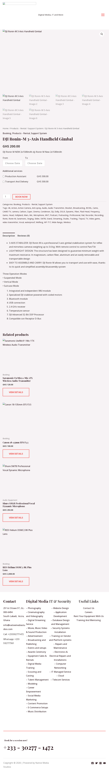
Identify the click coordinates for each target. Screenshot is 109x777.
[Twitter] (96, 763)
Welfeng (39, 222)
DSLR (62, 211)
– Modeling (31, 683)
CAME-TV (7, 211)
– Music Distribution (36, 711)
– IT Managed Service (60, 671)
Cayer (29, 211)
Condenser (45, 211)
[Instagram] (100, 763)
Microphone (38, 215)
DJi (52, 211)
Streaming (57, 218)
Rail (82, 215)
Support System (35, 128)
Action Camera (24, 208)
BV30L (89, 208)
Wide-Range (57, 222)
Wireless (67, 222)
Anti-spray (36, 208)
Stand (49, 218)
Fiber (77, 211)
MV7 (47, 215)
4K (9, 208)
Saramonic (21, 218)
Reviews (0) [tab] (24, 235)
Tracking (73, 218)
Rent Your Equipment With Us (89, 616)
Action (14, 208)
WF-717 (47, 222)
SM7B (43, 218)
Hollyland (19, 215)
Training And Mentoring (88, 620)
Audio (44, 208)
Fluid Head (84, 211)
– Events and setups (36, 647)
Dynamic (70, 211)
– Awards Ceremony (36, 651)
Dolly (57, 211)
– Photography (33, 608)
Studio (66, 218)
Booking (7, 133)
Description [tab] (9, 235)
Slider (37, 218)
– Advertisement (34, 635)
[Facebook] (92, 763)
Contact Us (88, 608)
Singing (30, 218)
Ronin (5, 218)
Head (11, 215)
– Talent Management (37, 679)
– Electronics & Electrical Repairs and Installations (60, 655)
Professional (75, 215)
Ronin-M (12, 218)
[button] (101, 34)
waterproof (30, 222)
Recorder (89, 215)
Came (95, 208)
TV (87, 218)
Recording (99, 215)
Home (5, 128)
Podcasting (63, 215)
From (5, 157)
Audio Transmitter (56, 208)
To (26, 157)
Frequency (95, 211)
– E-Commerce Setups (37, 707)
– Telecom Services (60, 679)
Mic (30, 215)
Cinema (36, 211)
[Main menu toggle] (102, 14)
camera (15, 211)
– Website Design (60, 608)
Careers (88, 612)
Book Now (21, 196)
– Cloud (60, 675)
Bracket (68, 208)
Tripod (82, 218)
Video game (94, 218)
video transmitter (10, 222)
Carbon (23, 211)
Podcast (53, 215)
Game (5, 215)
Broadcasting (79, 208)
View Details (16, 392)
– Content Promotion (37, 703)
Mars (26, 215)
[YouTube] (104, 763)
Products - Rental (18, 128)
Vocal (21, 222)
